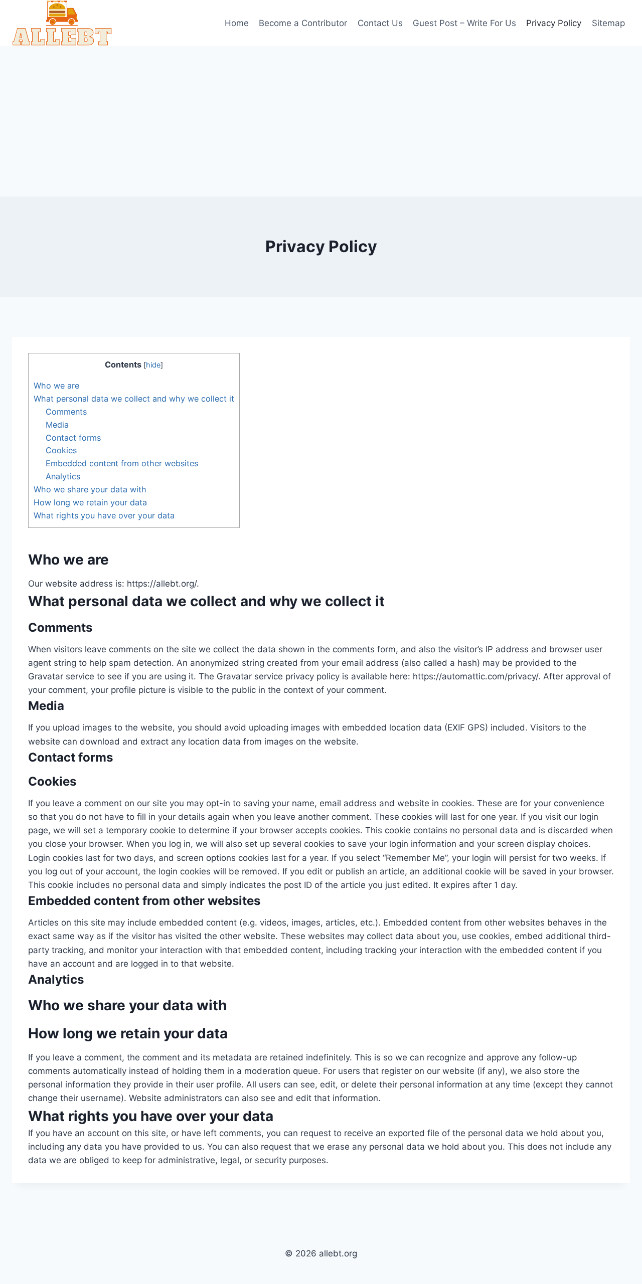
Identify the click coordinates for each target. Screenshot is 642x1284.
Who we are (56, 386)
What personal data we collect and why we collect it (134, 399)
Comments (66, 412)
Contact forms (73, 438)
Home (237, 23)
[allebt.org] (62, 23)
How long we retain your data (90, 502)
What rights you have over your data (104, 515)
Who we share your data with (90, 489)
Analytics (63, 476)
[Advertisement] (321, 121)
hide (153, 365)
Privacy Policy (553, 23)
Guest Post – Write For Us (464, 23)
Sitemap (608, 23)
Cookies (61, 450)
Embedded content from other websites (122, 463)
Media (57, 425)
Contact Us (380, 23)
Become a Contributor (303, 23)
